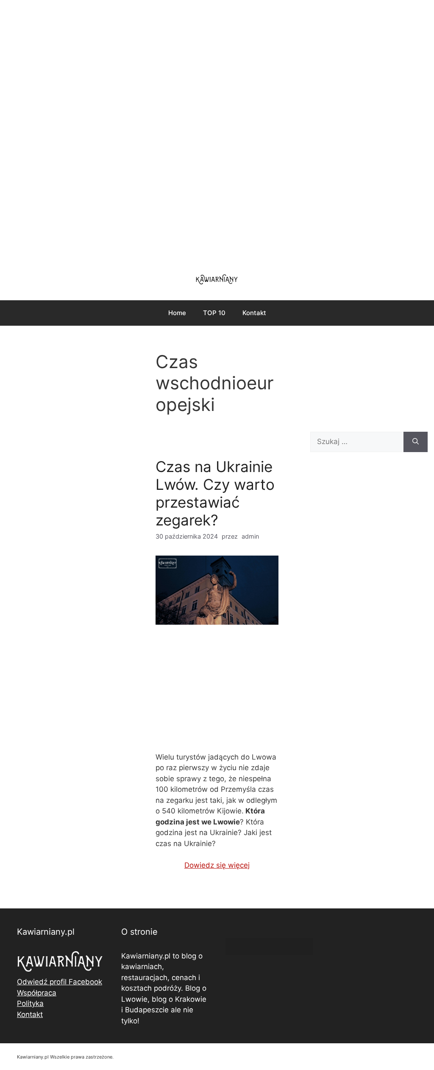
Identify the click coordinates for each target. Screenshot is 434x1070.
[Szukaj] (415, 442)
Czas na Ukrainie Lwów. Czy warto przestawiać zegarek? (215, 493)
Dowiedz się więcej (217, 865)
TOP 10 (214, 313)
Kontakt (254, 313)
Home (177, 313)
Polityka (30, 1003)
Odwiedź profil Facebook (59, 982)
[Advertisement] (217, 131)
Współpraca (36, 993)
